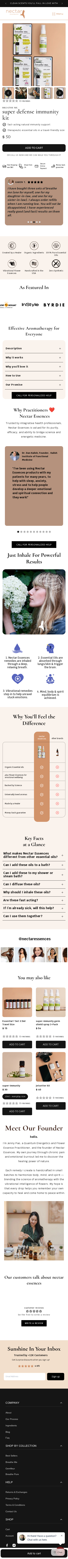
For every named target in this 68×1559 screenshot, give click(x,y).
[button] (59, 14)
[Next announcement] (62, 3)
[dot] (28, 222)
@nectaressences (35, 938)
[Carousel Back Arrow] (8, 93)
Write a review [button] (34, 1323)
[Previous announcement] (5, 3)
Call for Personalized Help (34, 395)
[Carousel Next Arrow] (59, 93)
